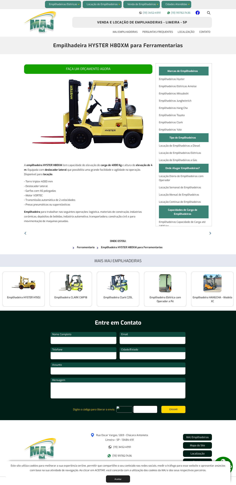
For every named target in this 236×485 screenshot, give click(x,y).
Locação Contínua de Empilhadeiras (180, 202)
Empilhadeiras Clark (171, 122)
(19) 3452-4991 (152, 12)
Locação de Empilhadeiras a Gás (178, 160)
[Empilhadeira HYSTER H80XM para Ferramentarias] (45, 22)
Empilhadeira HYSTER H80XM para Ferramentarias (118, 45)
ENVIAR (173, 409)
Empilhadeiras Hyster (172, 79)
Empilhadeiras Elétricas (63, 4)
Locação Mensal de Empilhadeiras (179, 194)
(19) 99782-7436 (180, 12)
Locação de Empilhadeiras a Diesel (179, 145)
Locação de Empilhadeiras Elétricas (180, 153)
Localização (186, 32)
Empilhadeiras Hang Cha (173, 108)
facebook (197, 13)
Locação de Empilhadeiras (102, 4)
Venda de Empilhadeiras (141, 4)
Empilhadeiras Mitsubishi (173, 93)
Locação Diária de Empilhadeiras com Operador (181, 178)
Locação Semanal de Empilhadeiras (180, 187)
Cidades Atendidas (176, 4)
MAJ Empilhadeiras (125, 32)
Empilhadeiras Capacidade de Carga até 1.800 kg (182, 224)
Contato (204, 32)
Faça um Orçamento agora (88, 69)
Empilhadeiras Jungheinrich (175, 100)
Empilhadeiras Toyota (172, 115)
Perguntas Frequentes (157, 32)
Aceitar (118, 479)
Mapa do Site (197, 445)
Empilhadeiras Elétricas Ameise (178, 86)
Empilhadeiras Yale (170, 129)
